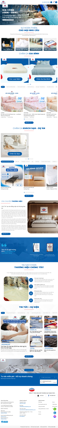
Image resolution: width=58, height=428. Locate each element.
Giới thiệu (40, 402)
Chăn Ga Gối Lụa (30, 86)
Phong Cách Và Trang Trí (10, 312)
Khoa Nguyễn (22, 416)
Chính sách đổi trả (43, 426)
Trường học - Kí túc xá (25, 161)
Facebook (52, 395)
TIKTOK (42, 395)
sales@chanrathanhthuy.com (25, 406)
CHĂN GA (29, 53)
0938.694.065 (3, 419)
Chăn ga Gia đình (41, 406)
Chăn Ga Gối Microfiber (10, 86)
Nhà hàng (37, 161)
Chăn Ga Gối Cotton (21, 86)
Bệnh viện (17, 161)
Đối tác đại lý (54, 406)
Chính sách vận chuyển (35, 426)
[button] (27, 21)
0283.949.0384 (47, 2)
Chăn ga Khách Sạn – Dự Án (43, 408)
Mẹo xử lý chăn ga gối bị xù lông (50, 351)
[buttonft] (54, 377)
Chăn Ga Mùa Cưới (46, 312)
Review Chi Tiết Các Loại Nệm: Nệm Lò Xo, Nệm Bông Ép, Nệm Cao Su (36, 351)
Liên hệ (39, 414)
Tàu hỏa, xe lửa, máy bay (45, 161)
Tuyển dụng (54, 404)
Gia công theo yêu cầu (42, 404)
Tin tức (31, 348)
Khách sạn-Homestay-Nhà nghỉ (7, 161)
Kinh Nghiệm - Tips (33, 329)
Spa (32, 161)
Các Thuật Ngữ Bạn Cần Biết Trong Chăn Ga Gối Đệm (36, 332)
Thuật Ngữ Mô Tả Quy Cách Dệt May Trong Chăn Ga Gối (50, 332)
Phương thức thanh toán (25, 426)
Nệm (28, 312)
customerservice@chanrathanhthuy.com (26, 409)
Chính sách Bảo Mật (51, 426)
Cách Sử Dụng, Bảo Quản (36, 312)
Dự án (53, 402)
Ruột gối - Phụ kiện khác (40, 86)
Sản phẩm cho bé (50, 86)
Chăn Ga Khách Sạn (21, 312)
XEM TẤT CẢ (5, 233)
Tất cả (3, 86)
